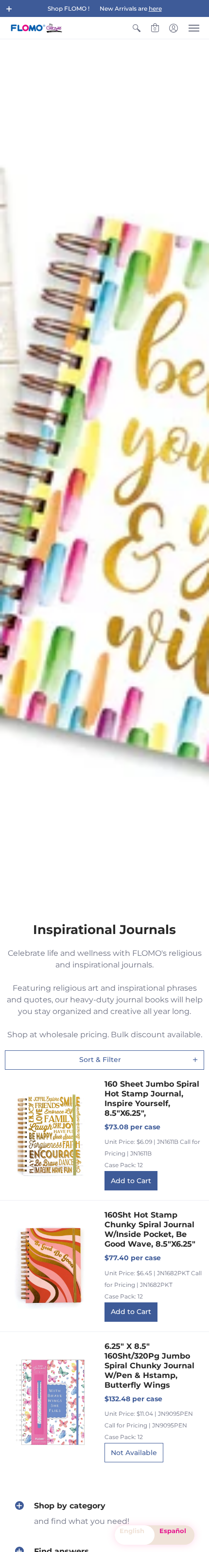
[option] (174, 1535)
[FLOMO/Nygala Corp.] (36, 28)
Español (172, 1531)
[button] (9, 8)
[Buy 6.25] (50, 1402)
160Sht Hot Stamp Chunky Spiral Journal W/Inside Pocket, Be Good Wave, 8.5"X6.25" (149, 1229)
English (132, 1531)
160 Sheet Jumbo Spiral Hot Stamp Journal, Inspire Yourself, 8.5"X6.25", (151, 1098)
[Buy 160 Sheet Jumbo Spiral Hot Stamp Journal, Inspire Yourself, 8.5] (50, 1135)
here (155, 8)
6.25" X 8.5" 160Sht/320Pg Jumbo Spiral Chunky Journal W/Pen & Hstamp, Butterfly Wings (149, 1366)
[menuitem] (136, 28)
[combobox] (135, 1535)
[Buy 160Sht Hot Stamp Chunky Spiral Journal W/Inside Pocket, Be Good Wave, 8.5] (50, 1266)
